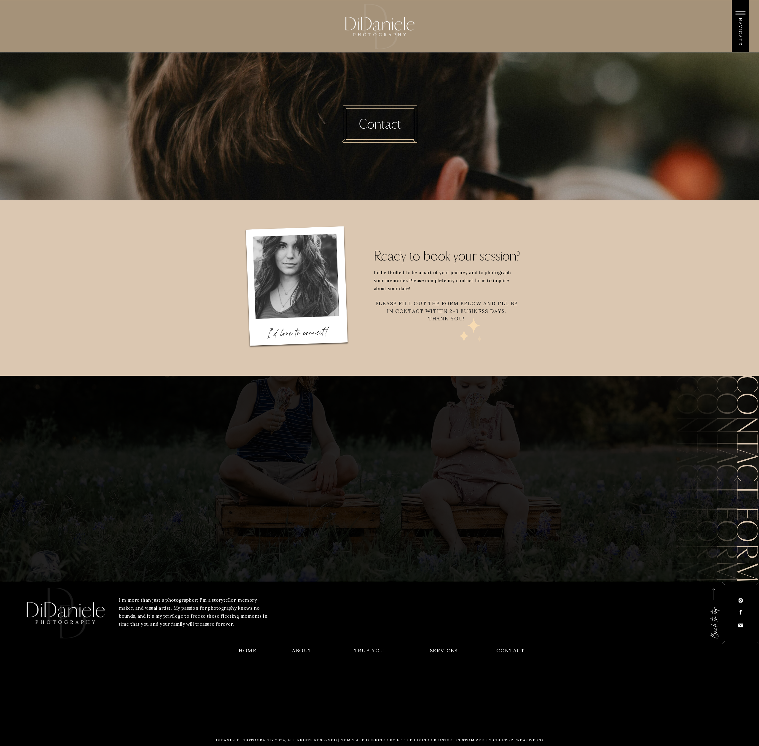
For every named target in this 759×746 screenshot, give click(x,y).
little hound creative (424, 740)
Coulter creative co (518, 740)
